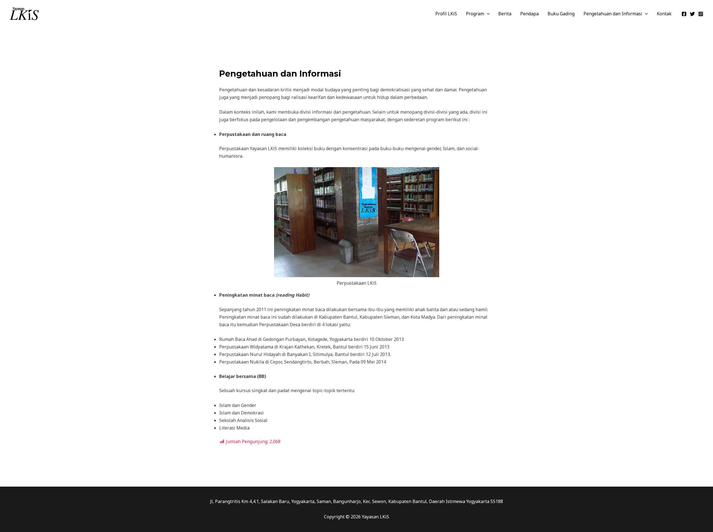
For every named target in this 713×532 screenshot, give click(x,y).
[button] (487, 13)
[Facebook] (684, 13)
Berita (504, 14)
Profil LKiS (446, 14)
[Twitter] (692, 13)
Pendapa (529, 14)
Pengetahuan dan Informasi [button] (612, 14)
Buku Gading (561, 14)
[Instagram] (700, 13)
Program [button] (475, 14)
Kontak (664, 14)
